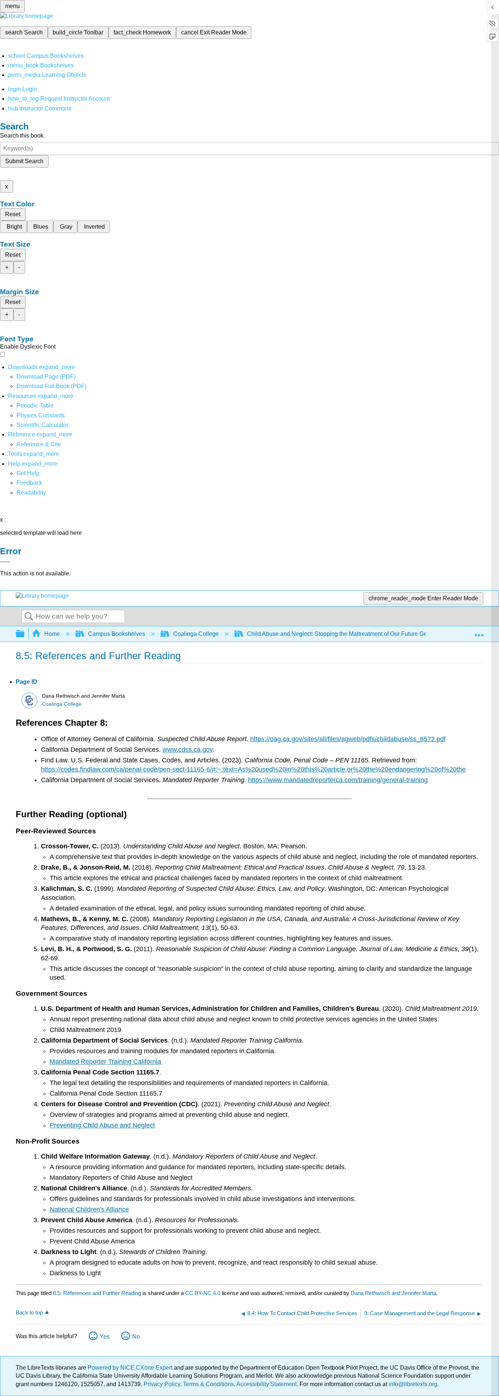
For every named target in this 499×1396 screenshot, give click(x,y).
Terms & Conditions (208, 1384)
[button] (29, 483)
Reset (12, 214)
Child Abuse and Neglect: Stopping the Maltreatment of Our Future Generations (349, 634)
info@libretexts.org (412, 1384)
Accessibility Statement (266, 1384)
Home (52, 634)
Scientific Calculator (42, 425)
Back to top (29, 1312)
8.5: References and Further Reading (97, 1293)
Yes (105, 1336)
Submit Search (24, 161)
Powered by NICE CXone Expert (131, 1368)
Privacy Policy (162, 1384)
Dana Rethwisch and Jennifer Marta (393, 1293)
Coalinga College (196, 634)
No (136, 1336)
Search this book (21, 135)
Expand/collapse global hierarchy (24, 634)
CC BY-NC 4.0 (202, 1293)
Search (29, 617)
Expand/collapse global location (479, 631)
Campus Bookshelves (116, 634)
